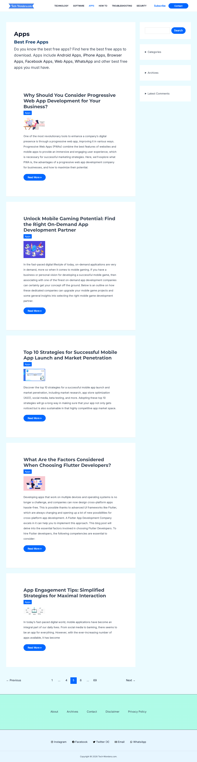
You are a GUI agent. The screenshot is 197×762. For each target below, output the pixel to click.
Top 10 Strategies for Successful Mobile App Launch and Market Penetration (70, 355)
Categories (154, 51)
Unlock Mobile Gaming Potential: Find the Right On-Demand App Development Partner (69, 224)
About (54, 711)
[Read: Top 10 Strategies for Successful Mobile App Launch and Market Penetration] (34, 374)
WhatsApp (84, 61)
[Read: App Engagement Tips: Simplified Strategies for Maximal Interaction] (34, 610)
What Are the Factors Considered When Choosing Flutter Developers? (67, 462)
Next (130, 680)
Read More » (35, 178)
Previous (13, 680)
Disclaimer (112, 711)
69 (95, 680)
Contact (92, 711)
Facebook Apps (38, 61)
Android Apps (69, 55)
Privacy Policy (137, 711)
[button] (160, 6)
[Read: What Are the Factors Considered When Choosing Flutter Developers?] (34, 483)
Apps (27, 112)
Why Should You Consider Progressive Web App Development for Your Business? (70, 100)
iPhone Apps (94, 55)
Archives (153, 72)
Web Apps (64, 61)
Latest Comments (159, 93)
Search (178, 30)
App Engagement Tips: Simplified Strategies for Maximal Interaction (65, 592)
